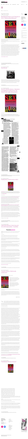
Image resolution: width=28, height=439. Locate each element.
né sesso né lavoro (14, 63)
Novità (3, 174)
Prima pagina (5, 220)
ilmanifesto (3, 267)
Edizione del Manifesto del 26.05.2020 (4, 264)
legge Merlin (10, 267)
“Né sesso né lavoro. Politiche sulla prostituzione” (8, 271)
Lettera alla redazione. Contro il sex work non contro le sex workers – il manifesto (10, 226)
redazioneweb (7, 15)
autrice (2, 85)
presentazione (8, 412)
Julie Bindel (5, 267)
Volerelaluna (3, 191)
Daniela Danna (3, 63)
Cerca (21, 13)
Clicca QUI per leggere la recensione (4, 56)
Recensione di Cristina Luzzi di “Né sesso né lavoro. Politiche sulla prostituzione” (10, 17)
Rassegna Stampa (5, 174)
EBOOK (4, 4)
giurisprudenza (6, 63)
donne (3, 85)
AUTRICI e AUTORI (7, 4)
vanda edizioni (17, 85)
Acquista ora (24, 427)
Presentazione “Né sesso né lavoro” (8, 361)
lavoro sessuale (7, 267)
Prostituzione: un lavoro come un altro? (9, 179)
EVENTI (10, 4)
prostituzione (17, 63)
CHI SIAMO (18, 4)
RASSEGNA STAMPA (14, 4)
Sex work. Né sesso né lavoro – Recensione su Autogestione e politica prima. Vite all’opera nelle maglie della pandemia (10, 90)
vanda (15, 85)
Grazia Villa (8, 63)
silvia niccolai (4, 64)
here (21, 41)
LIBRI (1, 4)
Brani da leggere (4, 357)
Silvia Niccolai (4, 68)
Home (2, 10)
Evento (3, 411)
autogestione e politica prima (4, 175)
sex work (11, 85)
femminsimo (6, 412)
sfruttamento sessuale (3, 221)
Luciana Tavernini (11, 63)
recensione (2, 64)
